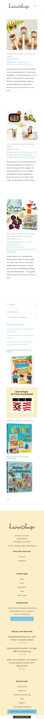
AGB (22, 699)
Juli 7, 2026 (22, 669)
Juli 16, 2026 (22, 654)
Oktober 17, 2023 (13, 59)
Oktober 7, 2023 (13, 149)
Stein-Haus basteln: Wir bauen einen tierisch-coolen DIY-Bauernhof (22, 663)
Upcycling (27, 236)
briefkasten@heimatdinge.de (25, 546)
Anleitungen (29, 54)
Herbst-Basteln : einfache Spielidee (20, 63)
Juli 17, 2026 (22, 643)
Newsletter (22, 587)
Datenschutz (22, 686)
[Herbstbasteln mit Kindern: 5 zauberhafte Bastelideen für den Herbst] (22, 214)
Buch (22, 583)
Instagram (22, 561)
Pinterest (21, 557)
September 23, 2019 (14, 239)
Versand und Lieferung (22, 695)
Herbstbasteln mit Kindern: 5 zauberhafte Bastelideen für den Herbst (21, 247)
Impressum (22, 691)
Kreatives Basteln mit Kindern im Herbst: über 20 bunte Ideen (22, 155)
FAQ (22, 591)
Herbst (9, 56)
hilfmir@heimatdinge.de (22, 707)
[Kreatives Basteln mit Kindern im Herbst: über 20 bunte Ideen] (22, 125)
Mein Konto (22, 595)
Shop (22, 579)
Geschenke (11, 236)
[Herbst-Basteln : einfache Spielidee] (22, 34)
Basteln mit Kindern (15, 54)
